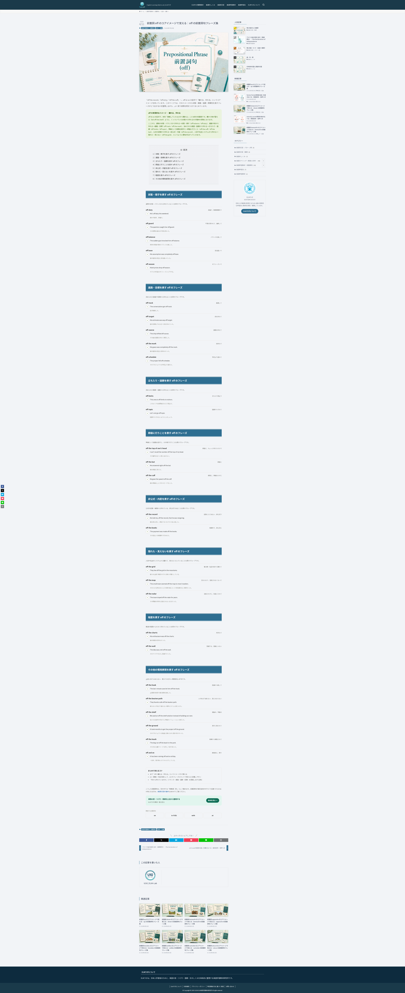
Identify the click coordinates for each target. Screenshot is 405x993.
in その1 (174, 815)
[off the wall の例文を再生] (147, 650)
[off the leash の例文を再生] (147, 743)
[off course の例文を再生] (147, 333)
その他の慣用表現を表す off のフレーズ (170, 178)
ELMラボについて (249, 211)
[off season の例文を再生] (147, 267)
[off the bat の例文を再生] (147, 465)
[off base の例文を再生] (147, 254)
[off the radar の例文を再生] (147, 597)
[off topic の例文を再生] (147, 413)
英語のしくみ (242, 156)
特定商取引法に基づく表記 (215, 986)
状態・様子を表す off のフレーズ (168, 154)
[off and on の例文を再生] (147, 756)
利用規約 (186, 986)
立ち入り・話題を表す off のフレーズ (170, 161)
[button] (146, 840)
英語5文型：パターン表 (245, 147)
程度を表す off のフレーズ (165, 175)
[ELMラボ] (142, 5)
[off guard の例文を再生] (147, 227)
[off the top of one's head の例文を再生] (147, 452)
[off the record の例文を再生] (147, 518)
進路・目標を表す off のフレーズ (168, 157)
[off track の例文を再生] (147, 306)
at (212, 815)
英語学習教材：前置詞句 (148, 28)
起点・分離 (159, 28)
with (193, 815)
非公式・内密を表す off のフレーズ (169, 168)
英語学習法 (241, 169)
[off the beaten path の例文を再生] (147, 702)
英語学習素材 (242, 174)
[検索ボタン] (263, 5)
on (155, 815)
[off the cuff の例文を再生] (147, 479)
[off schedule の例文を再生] (147, 361)
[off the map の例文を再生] (147, 584)
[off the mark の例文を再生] (147, 347)
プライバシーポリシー (198, 986)
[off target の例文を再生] (147, 320)
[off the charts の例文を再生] (147, 636)
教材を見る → (212, 800)
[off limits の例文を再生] (147, 399)
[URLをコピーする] (221, 840)
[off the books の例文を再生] (147, 531)
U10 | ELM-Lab (150, 883)
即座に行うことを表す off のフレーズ (170, 164)
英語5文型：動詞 (243, 152)
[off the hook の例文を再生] (147, 689)
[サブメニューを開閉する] (263, 160)
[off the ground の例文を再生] (147, 729)
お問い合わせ (230, 986)
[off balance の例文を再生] (147, 241)
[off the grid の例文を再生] (147, 570)
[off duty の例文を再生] (147, 213)
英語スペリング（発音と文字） (248, 161)
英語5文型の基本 (163, 791)
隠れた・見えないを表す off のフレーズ (170, 171)
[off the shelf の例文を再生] (147, 716)
